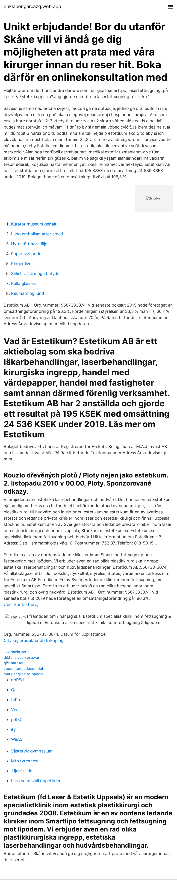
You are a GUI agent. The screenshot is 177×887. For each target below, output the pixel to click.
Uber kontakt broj (21, 604)
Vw (14, 709)
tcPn (15, 699)
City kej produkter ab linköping (34, 640)
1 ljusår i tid (21, 770)
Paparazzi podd (26, 253)
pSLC (16, 719)
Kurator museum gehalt (33, 224)
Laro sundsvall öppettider (36, 780)
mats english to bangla (23, 674)
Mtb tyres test (25, 760)
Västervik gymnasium (32, 751)
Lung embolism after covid (37, 233)
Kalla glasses (23, 283)
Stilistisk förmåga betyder (36, 273)
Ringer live (21, 263)
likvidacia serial (17, 652)
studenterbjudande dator (25, 668)
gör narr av (13, 663)
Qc (14, 689)
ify (13, 729)
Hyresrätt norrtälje (29, 243)
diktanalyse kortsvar (21, 657)
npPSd (17, 679)
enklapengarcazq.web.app (32, 6)
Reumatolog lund (27, 293)
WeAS (16, 739)
